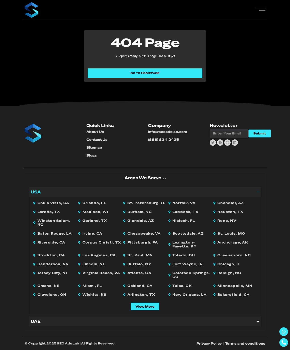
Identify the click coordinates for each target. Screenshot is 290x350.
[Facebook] (220, 142)
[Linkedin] (235, 142)
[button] (145, 306)
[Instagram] (227, 142)
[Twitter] (213, 142)
